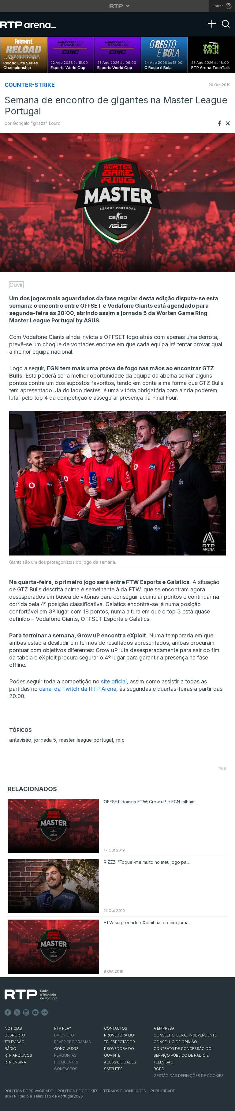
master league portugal (86, 740)
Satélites (113, 1069)
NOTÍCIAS (13, 1028)
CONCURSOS (66, 1048)
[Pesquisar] (226, 29)
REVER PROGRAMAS (72, 1042)
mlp (120, 740)
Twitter (17, 1012)
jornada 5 (45, 740)
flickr (44, 1012)
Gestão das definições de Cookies (189, 1075)
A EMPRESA (164, 1028)
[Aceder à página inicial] (34, 24)
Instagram (26, 1012)
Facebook (8, 1012)
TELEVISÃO (14, 1042)
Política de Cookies (78, 1091)
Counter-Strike (30, 85)
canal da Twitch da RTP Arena (77, 689)
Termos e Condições (124, 1091)
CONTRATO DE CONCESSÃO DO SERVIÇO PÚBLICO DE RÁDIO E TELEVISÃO (182, 1055)
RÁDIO (10, 1048)
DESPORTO (15, 1035)
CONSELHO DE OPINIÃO (175, 1042)
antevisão (20, 740)
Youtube (35, 1012)
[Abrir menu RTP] (117, 6)
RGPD (159, 1069)
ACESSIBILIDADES (120, 1062)
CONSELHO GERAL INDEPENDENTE (185, 1035)
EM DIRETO (64, 1035)
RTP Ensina (15, 1062)
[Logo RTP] (31, 995)
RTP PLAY (62, 1028)
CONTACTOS (115, 1028)
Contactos (65, 1069)
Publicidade (163, 1091)
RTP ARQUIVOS (18, 1055)
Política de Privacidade (29, 1091)
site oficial (113, 681)
